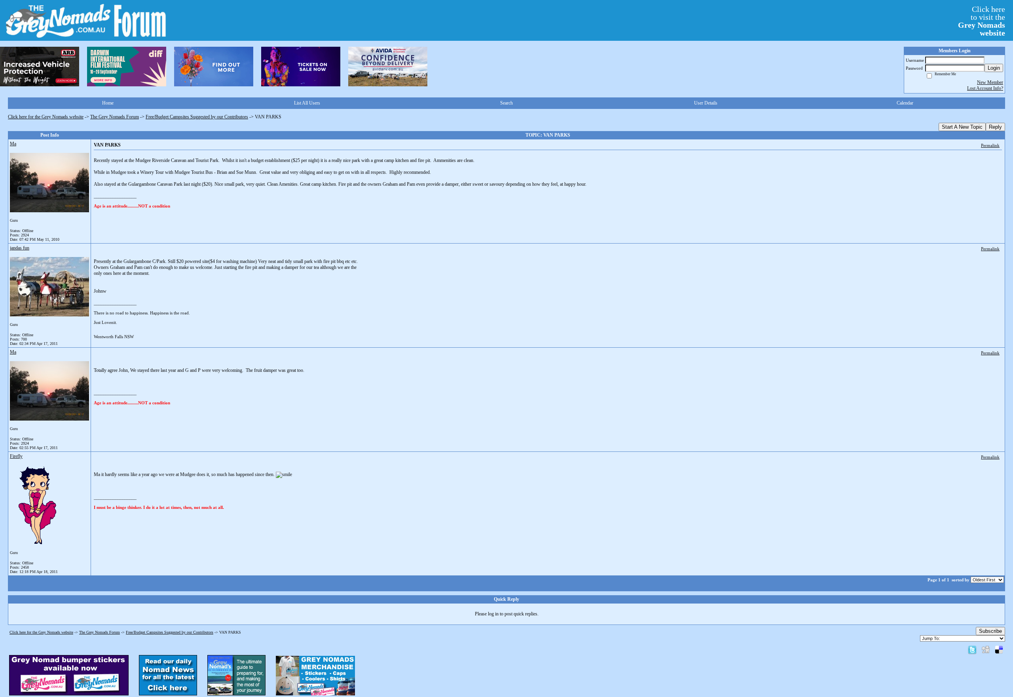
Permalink (990, 145)
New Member (990, 82)
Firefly (16, 456)
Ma (13, 144)
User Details (705, 103)
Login (994, 68)
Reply (995, 127)
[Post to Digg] (986, 649)
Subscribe (990, 631)
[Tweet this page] (972, 649)
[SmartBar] (39, 66)
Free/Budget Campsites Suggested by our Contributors (197, 117)
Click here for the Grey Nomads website (45, 117)
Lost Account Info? (985, 88)
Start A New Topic (962, 127)
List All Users (307, 103)
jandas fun (19, 248)
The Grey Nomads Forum (114, 117)
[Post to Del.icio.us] (999, 649)
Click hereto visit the (981, 21)
